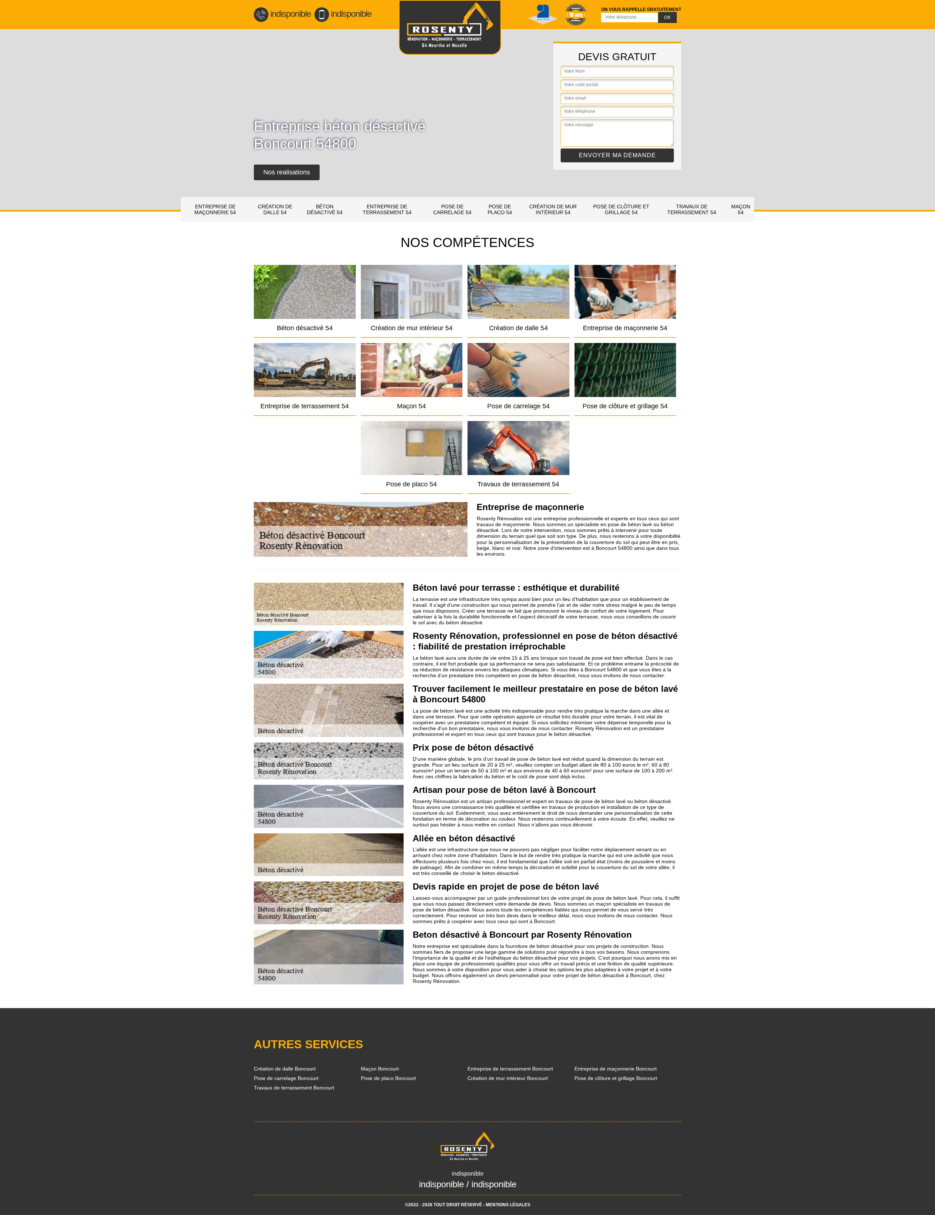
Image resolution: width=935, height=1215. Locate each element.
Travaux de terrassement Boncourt (294, 1088)
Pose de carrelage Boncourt (286, 1078)
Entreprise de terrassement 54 (387, 209)
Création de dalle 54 (275, 209)
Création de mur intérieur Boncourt (508, 1078)
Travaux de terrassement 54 (691, 209)
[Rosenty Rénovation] (450, 27)
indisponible (290, 14)
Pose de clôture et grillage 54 (621, 209)
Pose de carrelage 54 (452, 209)
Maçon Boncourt (380, 1069)
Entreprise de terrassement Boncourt (510, 1069)
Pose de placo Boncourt (388, 1078)
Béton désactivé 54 (325, 209)
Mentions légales (508, 1204)
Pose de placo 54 (500, 209)
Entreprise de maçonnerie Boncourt (616, 1069)
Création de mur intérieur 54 (553, 209)
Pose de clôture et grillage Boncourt (616, 1078)
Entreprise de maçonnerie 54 (215, 209)
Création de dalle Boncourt (285, 1069)
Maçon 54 (740, 209)
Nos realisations (286, 172)
